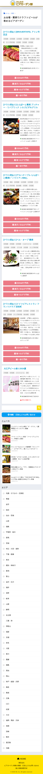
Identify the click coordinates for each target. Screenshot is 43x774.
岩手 (7, 504)
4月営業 (18, 42)
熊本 (7, 737)
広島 (7, 698)
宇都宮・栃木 (11, 532)
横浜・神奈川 (11, 565)
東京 (12, 13)
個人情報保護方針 (22, 768)
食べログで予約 (22, 90)
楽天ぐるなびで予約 (22, 84)
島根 (7, 693)
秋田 (7, 510)
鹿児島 (8, 742)
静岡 (7, 609)
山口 (7, 704)
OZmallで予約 (22, 78)
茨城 (7, 543)
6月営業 (31, 42)
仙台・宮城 (10, 515)
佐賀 (7, 709)
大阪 (7, 648)
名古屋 (8, 615)
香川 (7, 654)
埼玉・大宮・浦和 (12, 549)
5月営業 (24, 42)
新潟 (7, 571)
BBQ (11, 182)
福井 (7, 587)
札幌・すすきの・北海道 (15, 493)
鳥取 (7, 687)
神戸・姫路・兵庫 (12, 681)
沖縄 (7, 748)
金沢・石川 (10, 582)
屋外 (27, 373)
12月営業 (26, 39)
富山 (7, 576)
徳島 (7, 665)
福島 (7, 526)
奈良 (7, 643)
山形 (7, 521)
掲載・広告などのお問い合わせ (22, 415)
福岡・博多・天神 (12, 720)
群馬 (7, 537)
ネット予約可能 (10, 42)
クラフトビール (20, 373)
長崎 (7, 726)
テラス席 (19, 247)
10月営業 (12, 39)
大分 (7, 715)
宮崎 (7, 731)
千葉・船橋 (10, 554)
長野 (7, 593)
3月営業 (26, 247)
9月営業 (6, 39)
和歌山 (8, 626)
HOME (22, 759)
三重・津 (9, 621)
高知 (7, 670)
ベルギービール (27, 244)
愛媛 (7, 659)
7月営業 (6, 373)
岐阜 (7, 598)
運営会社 (21, 763)
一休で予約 (22, 95)
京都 (7, 637)
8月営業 (6, 244)
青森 (7, 499)
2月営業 (32, 39)
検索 (39, 408)
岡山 (7, 676)
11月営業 (19, 39)
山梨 (7, 604)
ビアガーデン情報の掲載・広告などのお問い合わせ (21, 765)
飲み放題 (18, 185)
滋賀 (7, 632)
